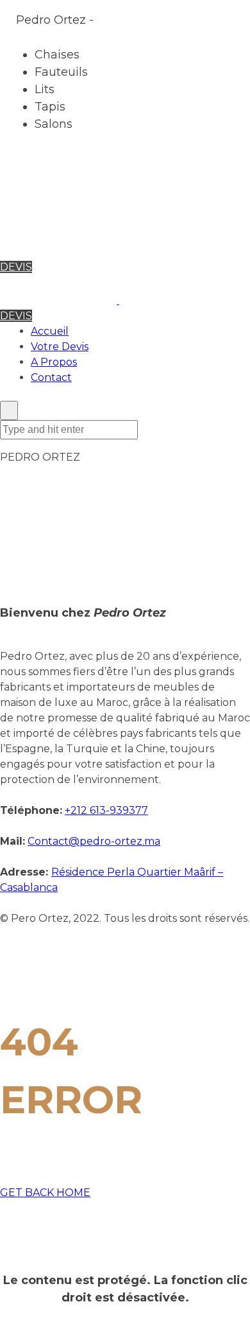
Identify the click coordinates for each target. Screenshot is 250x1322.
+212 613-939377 (106, 810)
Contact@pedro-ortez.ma (94, 841)
